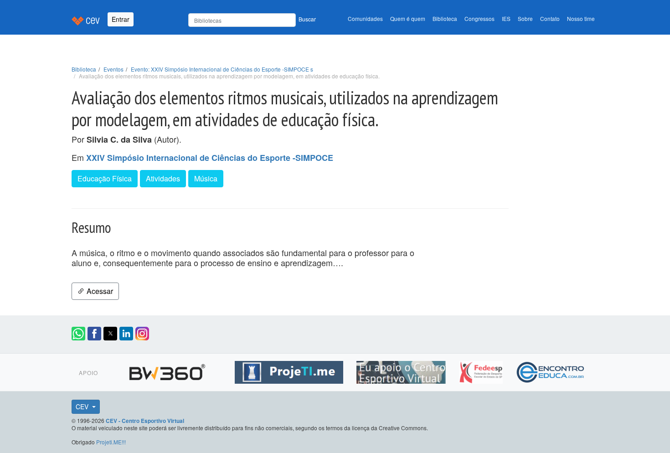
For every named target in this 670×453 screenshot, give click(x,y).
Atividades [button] (163, 178)
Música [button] (205, 178)
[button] (78, 333)
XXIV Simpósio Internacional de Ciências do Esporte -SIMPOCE (209, 158)
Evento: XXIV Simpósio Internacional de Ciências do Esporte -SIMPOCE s (222, 69)
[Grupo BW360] (168, 371)
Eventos (113, 69)
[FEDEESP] (482, 371)
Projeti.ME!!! (111, 442)
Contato (550, 18)
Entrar (120, 19)
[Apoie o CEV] (402, 371)
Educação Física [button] (104, 178)
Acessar (99, 291)
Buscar (307, 19)
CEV (83, 406)
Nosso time (581, 18)
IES (506, 18)
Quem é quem (407, 18)
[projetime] (290, 371)
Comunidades (365, 18)
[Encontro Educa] (550, 371)
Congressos (479, 18)
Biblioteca (445, 18)
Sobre (525, 18)
